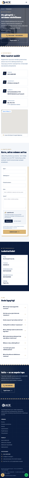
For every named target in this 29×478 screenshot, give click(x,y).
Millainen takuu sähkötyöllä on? (11, 343)
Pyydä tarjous (13, 40)
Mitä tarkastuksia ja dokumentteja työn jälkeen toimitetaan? (12, 337)
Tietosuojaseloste (4, 470)
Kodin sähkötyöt (5, 440)
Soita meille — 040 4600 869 (15, 35)
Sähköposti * (6, 175)
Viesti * (5, 196)
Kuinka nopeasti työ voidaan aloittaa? (13, 320)
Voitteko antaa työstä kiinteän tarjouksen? (11, 314)
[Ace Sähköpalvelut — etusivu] (6, 2)
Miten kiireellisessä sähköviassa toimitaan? (11, 355)
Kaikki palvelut (4, 447)
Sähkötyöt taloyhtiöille (6, 444)
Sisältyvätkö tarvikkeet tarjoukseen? (13, 325)
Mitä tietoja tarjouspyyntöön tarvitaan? (10, 307)
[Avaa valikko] (26, 2)
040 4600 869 (12, 74)
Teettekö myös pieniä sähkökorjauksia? (9, 349)
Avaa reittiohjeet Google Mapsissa (13, 135)
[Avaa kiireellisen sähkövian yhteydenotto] (2, 475)
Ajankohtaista (4, 428)
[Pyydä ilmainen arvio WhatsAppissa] (26, 475)
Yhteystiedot (4, 433)
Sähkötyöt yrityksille (6, 442)
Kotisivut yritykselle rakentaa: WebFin (8, 475)
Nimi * (4, 168)
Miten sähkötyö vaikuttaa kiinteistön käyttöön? (13, 330)
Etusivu (2, 9)
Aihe (4, 189)
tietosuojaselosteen (7, 227)
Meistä (3, 426)
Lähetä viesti (13, 232)
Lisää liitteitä (10, 212)
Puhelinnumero (7, 182)
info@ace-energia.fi (13, 83)
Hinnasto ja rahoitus (6, 424)
